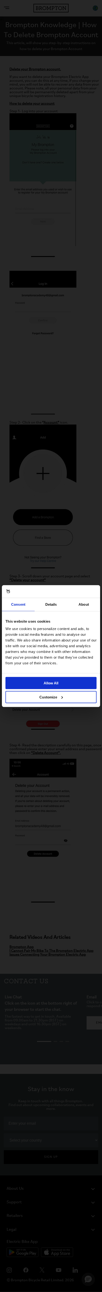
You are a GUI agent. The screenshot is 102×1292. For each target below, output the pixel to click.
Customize (48, 697)
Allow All (51, 683)
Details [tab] (51, 604)
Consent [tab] (18, 604)
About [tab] (84, 604)
